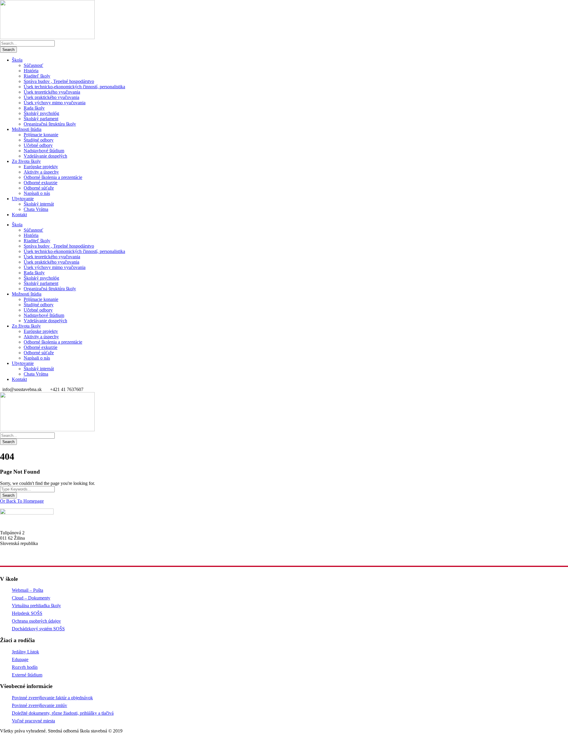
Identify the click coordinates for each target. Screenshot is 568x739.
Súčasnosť (33, 65)
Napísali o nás (37, 193)
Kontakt (19, 214)
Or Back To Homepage (22, 501)
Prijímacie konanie (41, 134)
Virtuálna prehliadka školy (36, 605)
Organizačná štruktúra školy (50, 123)
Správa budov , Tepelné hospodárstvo (59, 81)
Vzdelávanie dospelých (45, 155)
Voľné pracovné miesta (33, 720)
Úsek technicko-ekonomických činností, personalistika (74, 86)
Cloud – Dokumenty (31, 597)
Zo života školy (26, 161)
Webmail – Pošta (27, 590)
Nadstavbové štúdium (44, 150)
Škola (17, 59)
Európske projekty (41, 166)
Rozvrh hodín (25, 667)
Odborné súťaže (39, 187)
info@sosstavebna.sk (19, 558)
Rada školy (34, 107)
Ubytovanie (23, 198)
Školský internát (39, 203)
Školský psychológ (41, 113)
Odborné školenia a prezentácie (53, 177)
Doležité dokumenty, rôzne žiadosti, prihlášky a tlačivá (63, 713)
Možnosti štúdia (26, 129)
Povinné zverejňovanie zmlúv (39, 705)
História (31, 70)
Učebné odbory (38, 145)
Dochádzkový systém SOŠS (38, 628)
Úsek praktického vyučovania (51, 97)
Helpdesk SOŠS (27, 613)
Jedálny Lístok (25, 651)
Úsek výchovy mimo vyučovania (54, 102)
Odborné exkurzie (40, 182)
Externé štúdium (27, 674)
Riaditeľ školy (37, 75)
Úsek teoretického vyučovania (52, 91)
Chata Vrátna (36, 209)
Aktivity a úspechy (41, 171)
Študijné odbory (39, 139)
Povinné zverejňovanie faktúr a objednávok (52, 697)
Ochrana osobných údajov (36, 620)
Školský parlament (41, 118)
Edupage (20, 659)
